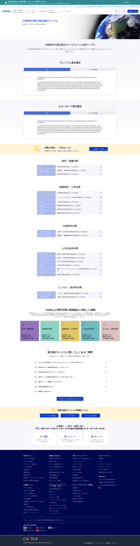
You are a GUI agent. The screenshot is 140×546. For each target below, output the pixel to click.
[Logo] (5, 11)
